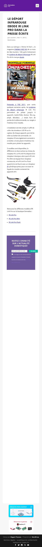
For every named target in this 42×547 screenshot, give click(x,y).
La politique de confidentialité (27, 540)
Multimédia (11, 40)
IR (7, 166)
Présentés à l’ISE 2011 (16, 105)
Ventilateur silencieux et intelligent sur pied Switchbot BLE (21, 472)
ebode (22, 57)
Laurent (13, 38)
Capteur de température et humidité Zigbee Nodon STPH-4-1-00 (20, 358)
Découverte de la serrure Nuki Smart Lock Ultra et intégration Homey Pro (20, 302)
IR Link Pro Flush (14, 222)
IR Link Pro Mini (14, 219)
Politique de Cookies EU (21, 542)
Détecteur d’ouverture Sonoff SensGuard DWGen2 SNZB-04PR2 (20, 416)
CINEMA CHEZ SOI (20, 49)
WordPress (35, 537)
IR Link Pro (12, 215)
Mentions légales (9, 540)
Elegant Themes (15, 537)
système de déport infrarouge (19, 54)
